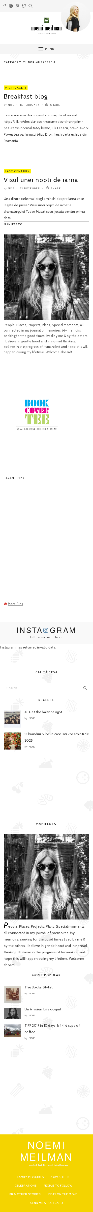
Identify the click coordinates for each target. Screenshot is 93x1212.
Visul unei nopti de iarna (41, 180)
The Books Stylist (39, 987)
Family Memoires (30, 1177)
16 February (29, 104)
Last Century (17, 171)
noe (11, 104)
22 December (30, 188)
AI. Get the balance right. (44, 712)
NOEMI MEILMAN (46, 1150)
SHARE (54, 104)
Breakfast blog (26, 96)
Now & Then (60, 1177)
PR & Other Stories (24, 1194)
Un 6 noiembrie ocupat (43, 1009)
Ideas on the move (62, 1194)
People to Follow (58, 1185)
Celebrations (25, 1185)
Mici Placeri (15, 87)
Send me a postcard (46, 1203)
